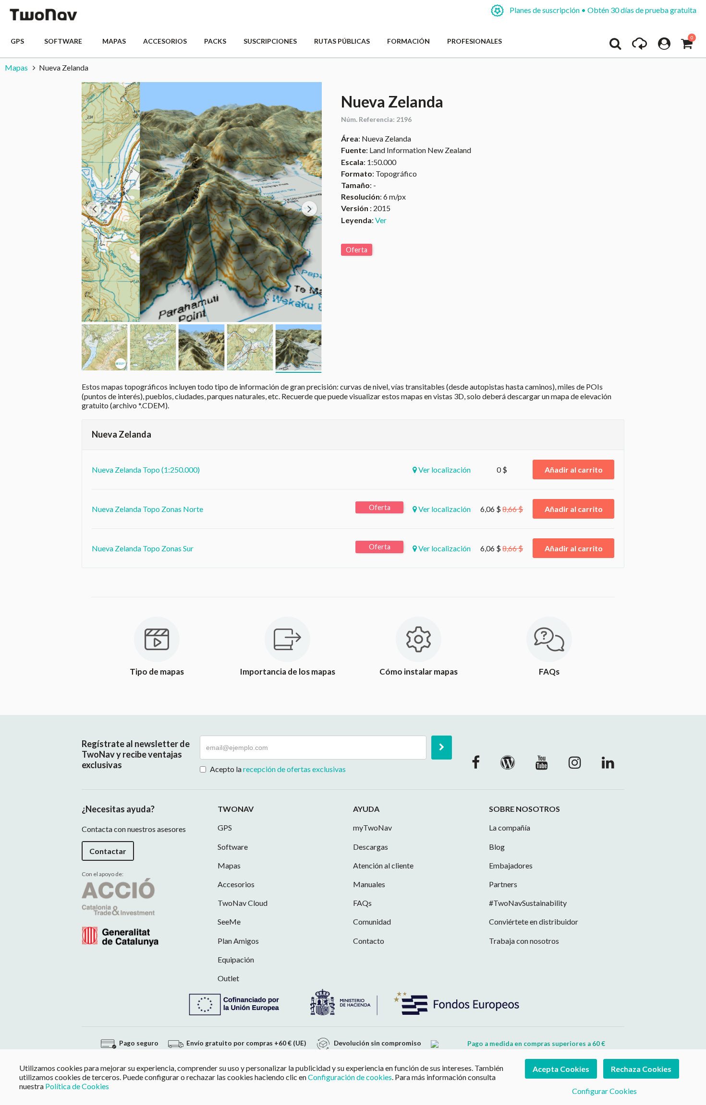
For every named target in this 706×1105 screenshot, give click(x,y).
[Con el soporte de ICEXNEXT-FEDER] (353, 1001)
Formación (408, 41)
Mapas (114, 41)
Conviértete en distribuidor (533, 921)
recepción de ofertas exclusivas (294, 768)
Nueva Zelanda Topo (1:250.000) (146, 469)
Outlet (228, 978)
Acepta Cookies (561, 1068)
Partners (503, 884)
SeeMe (229, 921)
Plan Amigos (238, 940)
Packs (215, 41)
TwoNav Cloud (243, 902)
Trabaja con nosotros (524, 940)
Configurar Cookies (604, 1090)
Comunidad (372, 921)
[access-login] (664, 46)
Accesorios (165, 41)
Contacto (368, 940)
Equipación (236, 959)
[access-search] (615, 46)
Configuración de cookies (350, 1076)
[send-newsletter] (441, 748)
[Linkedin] (608, 762)
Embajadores (511, 865)
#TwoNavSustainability (528, 902)
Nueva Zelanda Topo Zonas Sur (143, 548)
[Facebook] (476, 762)
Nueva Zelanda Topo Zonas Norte (147, 508)
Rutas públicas (342, 41)
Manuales (369, 884)
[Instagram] (575, 762)
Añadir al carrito (574, 469)
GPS (19, 41)
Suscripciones (270, 41)
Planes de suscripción (602, 9)
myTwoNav (372, 827)
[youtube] (542, 762)
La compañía (509, 827)
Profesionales (474, 41)
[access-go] (639, 46)
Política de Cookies (77, 1086)
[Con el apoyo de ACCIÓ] (120, 910)
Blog (497, 846)
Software (64, 41)
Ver (381, 220)
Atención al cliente (383, 865)
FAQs (362, 902)
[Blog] (507, 762)
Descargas (370, 846)
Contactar (107, 850)
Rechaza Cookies (641, 1068)
